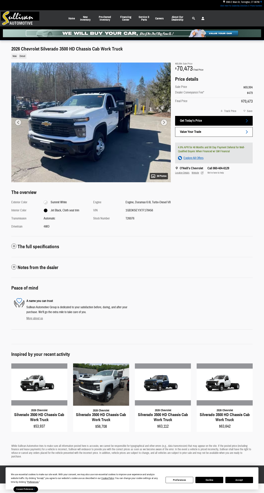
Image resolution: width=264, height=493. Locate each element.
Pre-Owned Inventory (105, 18)
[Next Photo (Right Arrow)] (164, 122)
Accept (239, 480)
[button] (88, 56)
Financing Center (125, 18)
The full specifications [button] (38, 247)
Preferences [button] (33, 482)
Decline (209, 480)
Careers (159, 18)
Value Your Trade (190, 132)
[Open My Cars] (202, 18)
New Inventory (85, 18)
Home (71, 18)
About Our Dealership (177, 18)
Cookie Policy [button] (107, 478)
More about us (34, 318)
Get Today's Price (191, 121)
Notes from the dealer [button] (38, 267)
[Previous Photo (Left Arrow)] (18, 122)
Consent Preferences (24, 489)
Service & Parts (144, 18)
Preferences (179, 480)
